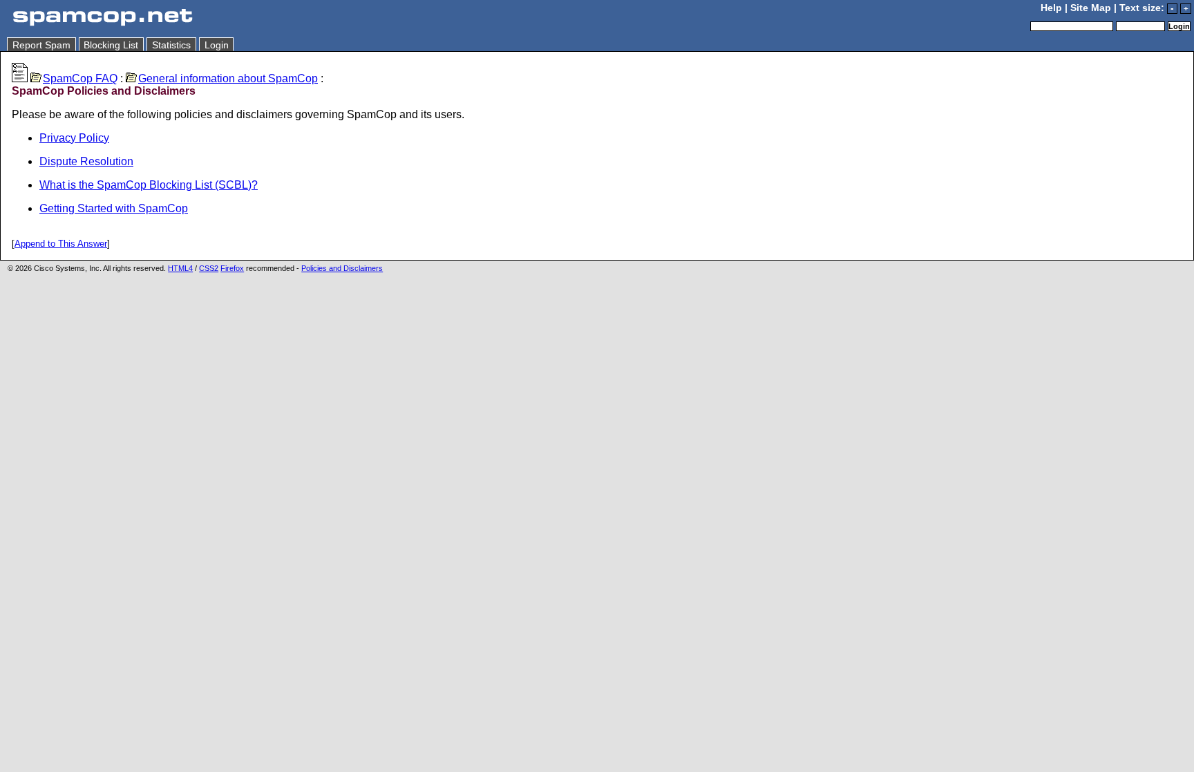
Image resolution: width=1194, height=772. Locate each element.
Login (217, 45)
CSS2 (208, 268)
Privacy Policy (74, 138)
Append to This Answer (61, 243)
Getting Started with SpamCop (113, 208)
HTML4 (180, 268)
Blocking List (111, 45)
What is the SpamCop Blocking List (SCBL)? (148, 185)
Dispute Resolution (86, 161)
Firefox (232, 268)
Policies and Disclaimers (342, 268)
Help (1051, 8)
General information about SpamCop (228, 78)
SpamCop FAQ (80, 78)
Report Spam (41, 45)
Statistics (171, 45)
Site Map (1090, 8)
